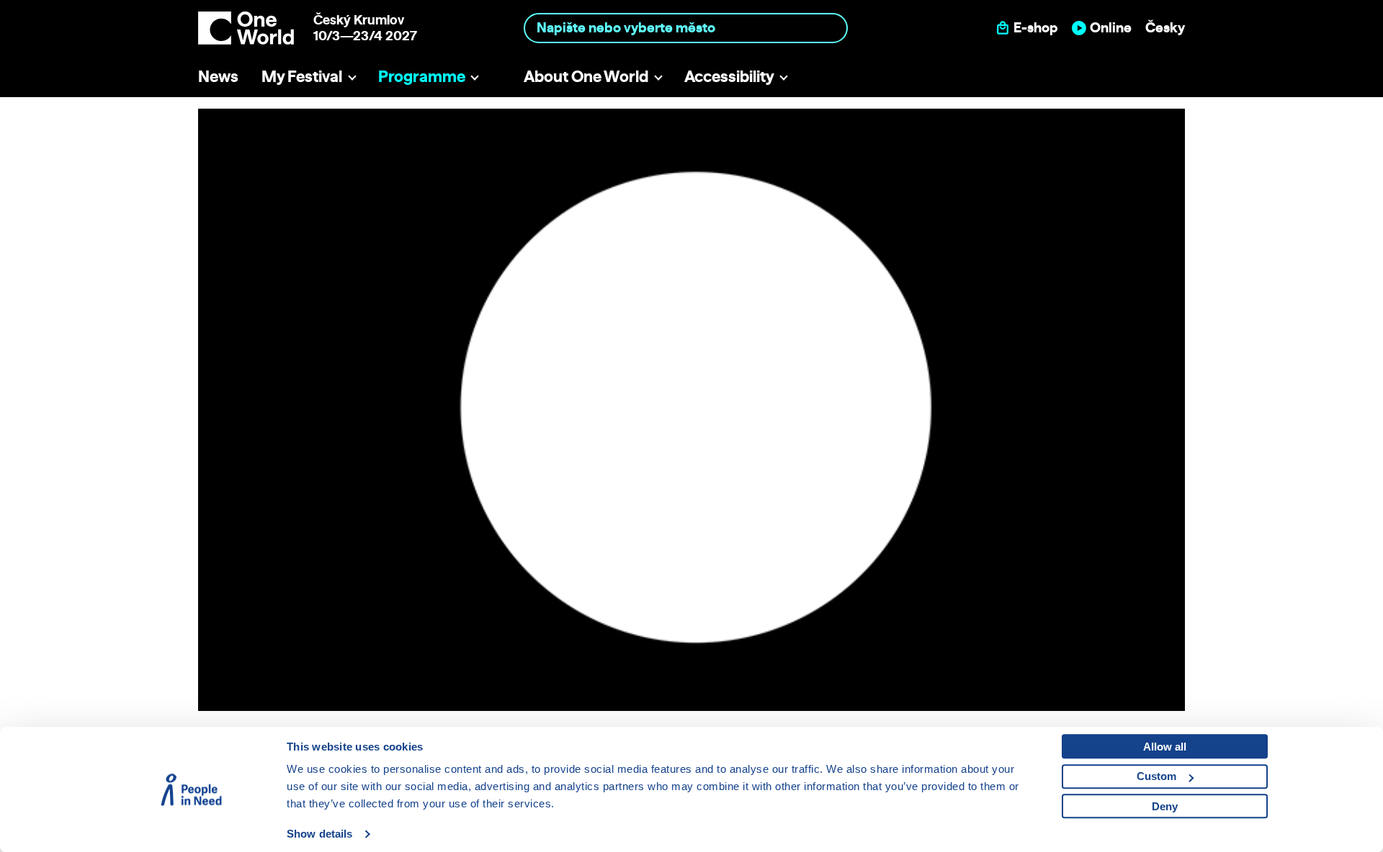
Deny (1165, 806)
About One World (586, 76)
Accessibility (729, 76)
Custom (1156, 776)
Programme (421, 76)
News (218, 76)
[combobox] (686, 27)
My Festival (301, 76)
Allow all (1164, 746)
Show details (319, 834)
